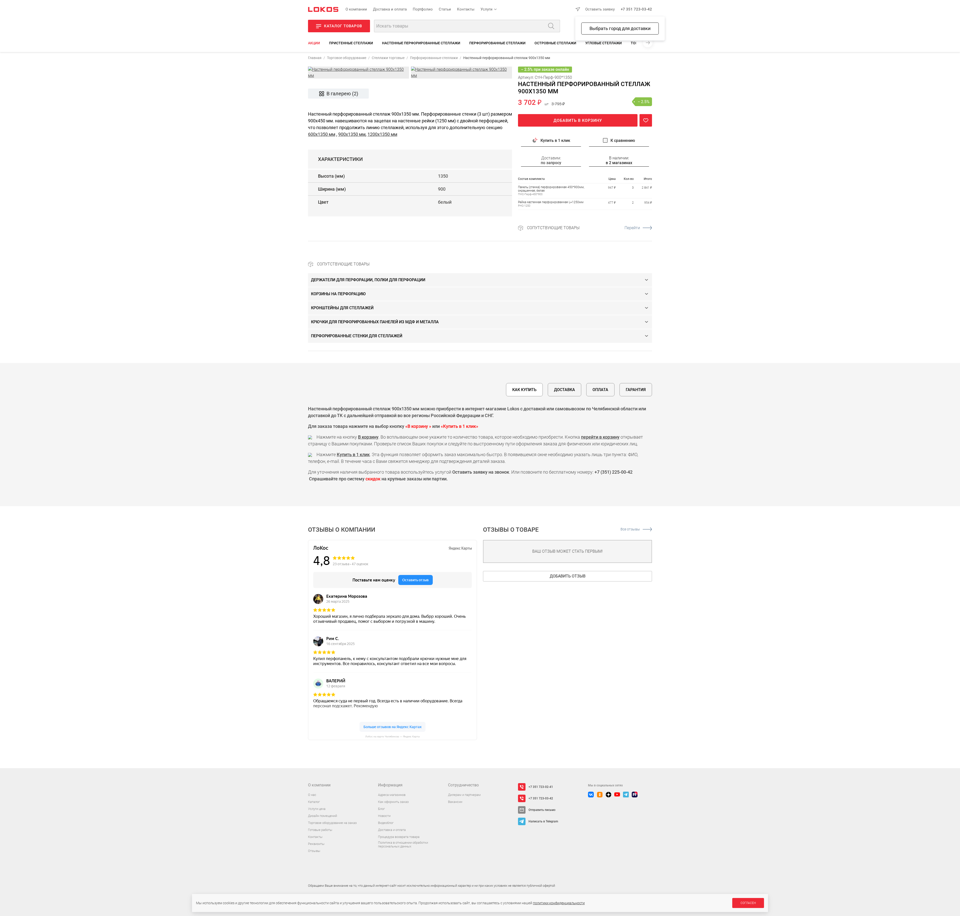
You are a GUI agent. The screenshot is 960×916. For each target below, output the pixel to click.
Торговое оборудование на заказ (332, 823)
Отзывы (314, 851)
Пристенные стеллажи (351, 43)
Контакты (465, 9)
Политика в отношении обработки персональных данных (403, 844)
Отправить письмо (542, 810)
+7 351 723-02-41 (540, 787)
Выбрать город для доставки (620, 28)
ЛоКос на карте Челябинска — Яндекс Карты (392, 736)
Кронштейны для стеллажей (342, 308)
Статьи (445, 9)
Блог (381, 809)
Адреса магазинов (392, 795)
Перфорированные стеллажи (497, 43)
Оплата (600, 389)
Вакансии (455, 802)
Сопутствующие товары (583, 227)
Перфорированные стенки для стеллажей (356, 336)
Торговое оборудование (346, 58)
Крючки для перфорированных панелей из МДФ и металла (375, 322)
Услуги (486, 9)
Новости (384, 816)
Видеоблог (386, 823)
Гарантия (636, 389)
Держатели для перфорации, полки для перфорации (368, 279)
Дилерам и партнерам (464, 795)
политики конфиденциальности (559, 903)
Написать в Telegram (543, 821)
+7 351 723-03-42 (636, 9)
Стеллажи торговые (388, 58)
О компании (356, 9)
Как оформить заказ (393, 802)
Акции (314, 43)
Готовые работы (320, 830)
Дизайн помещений (322, 816)
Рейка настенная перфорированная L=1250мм (551, 202)
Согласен (748, 903)
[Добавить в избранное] (646, 120)
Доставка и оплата (390, 9)
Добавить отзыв (568, 576)
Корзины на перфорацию (338, 293)
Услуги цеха (317, 809)
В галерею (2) (342, 94)
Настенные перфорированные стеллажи (421, 43)
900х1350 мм (352, 134)
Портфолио (423, 9)
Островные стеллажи (555, 43)
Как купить (524, 389)
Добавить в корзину (578, 120)
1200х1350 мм (382, 134)
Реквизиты (316, 844)
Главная (315, 58)
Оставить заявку (600, 9)
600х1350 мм (321, 134)
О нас (312, 795)
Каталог (314, 802)
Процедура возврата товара (399, 837)
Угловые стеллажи (603, 43)
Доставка (564, 389)
